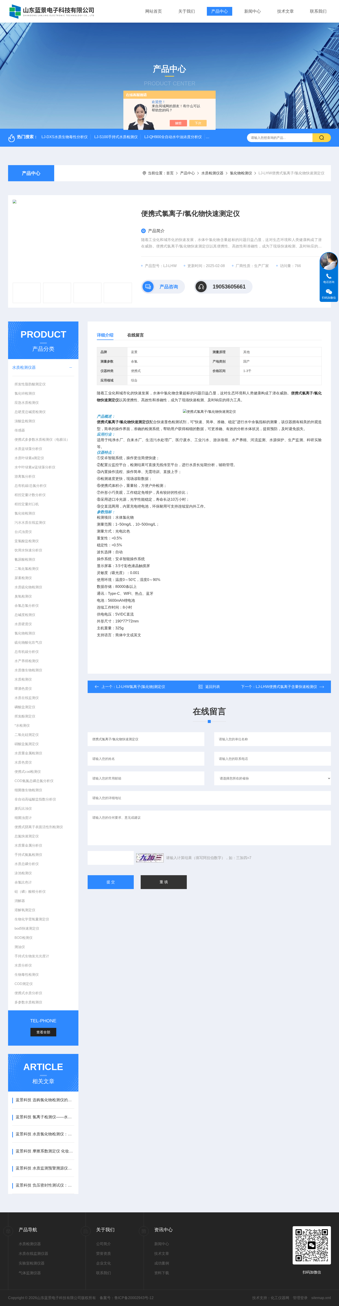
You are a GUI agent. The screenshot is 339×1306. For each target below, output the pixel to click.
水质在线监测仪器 (33, 1253)
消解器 (20, 901)
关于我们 (186, 11)
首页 (170, 173)
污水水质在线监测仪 (30, 522)
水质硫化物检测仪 (28, 587)
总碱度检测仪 (25, 615)
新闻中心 (252, 11)
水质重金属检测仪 (28, 753)
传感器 (20, 430)
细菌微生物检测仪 (28, 790)
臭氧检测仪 (23, 596)
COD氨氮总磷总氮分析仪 (34, 781)
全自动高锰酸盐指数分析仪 (35, 799)
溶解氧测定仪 (25, 910)
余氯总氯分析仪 (27, 605)
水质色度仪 (23, 762)
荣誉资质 (103, 1253)
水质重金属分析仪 (28, 845)
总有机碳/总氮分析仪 (31, 486)
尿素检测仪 (23, 578)
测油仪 (20, 947)
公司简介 (103, 1244)
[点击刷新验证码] (150, 858)
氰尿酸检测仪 (25, 559)
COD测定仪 (24, 984)
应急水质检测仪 (27, 403)
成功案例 (161, 1263)
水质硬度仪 (23, 624)
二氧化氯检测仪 (27, 569)
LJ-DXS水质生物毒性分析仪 (65, 137)
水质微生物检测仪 (28, 670)
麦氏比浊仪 (23, 808)
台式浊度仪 (23, 532)
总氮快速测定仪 (27, 836)
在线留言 (135, 335)
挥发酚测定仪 (25, 716)
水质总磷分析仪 (27, 864)
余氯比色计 (23, 882)
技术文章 (285, 11)
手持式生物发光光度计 (32, 956)
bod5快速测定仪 (27, 928)
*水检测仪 (22, 725)
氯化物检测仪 (241, 173)
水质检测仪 (23, 679)
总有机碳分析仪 (27, 652)
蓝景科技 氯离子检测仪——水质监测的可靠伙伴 (45, 1117)
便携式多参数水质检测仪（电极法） (42, 439)
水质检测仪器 (212, 173)
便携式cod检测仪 (28, 771)
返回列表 (212, 687)
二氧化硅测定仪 (27, 735)
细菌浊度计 (23, 818)
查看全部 (43, 1032)
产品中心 (219, 11)
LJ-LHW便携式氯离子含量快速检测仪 (286, 687)
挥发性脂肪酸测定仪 (30, 384)
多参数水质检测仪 (28, 1002)
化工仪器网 (280, 1298)
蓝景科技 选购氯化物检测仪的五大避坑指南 (45, 1100)
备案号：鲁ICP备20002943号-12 (127, 1298)
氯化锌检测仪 (25, 393)
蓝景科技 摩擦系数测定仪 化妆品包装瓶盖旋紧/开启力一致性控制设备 (45, 1151)
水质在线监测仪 (27, 698)
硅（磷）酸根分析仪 (30, 891)
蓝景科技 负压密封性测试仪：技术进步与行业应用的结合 (45, 1185)
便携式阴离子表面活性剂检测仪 (39, 827)
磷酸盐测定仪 (25, 707)
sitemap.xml (321, 1298)
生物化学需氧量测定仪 (32, 919)
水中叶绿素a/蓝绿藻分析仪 (35, 467)
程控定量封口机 (27, 504)
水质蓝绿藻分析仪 (28, 449)
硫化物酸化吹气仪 (28, 642)
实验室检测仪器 (32, 1263)
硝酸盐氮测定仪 (27, 744)
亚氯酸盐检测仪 (27, 541)
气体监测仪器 (30, 1273)
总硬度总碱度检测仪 (30, 412)
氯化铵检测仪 (25, 513)
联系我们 (318, 11)
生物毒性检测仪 (27, 974)
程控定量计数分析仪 (30, 495)
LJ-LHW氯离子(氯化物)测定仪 (140, 687)
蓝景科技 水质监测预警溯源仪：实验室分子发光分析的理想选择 (45, 1168)
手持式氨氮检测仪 (28, 855)
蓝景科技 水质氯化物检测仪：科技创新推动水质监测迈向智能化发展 (45, 1134)
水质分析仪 (23, 965)
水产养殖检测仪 (27, 661)
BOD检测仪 (24, 938)
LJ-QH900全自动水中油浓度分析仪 (173, 137)
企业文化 (103, 1263)
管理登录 (300, 1298)
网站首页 (153, 11)
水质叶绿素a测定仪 (29, 458)
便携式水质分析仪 (28, 993)
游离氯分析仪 (25, 476)
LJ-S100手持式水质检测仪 (116, 137)
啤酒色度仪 (23, 688)
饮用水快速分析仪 (28, 550)
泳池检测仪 (23, 873)
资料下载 (161, 1273)
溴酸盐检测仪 (25, 421)
